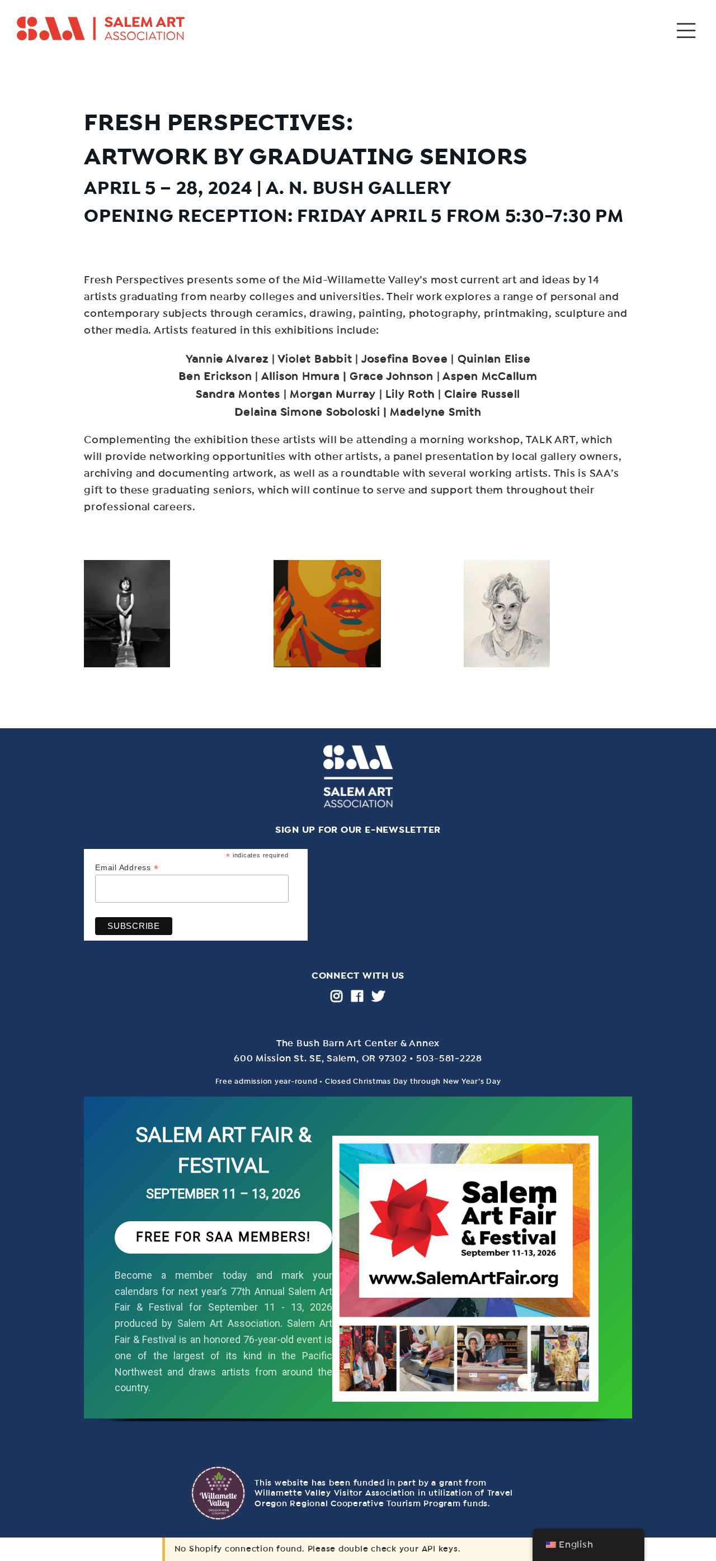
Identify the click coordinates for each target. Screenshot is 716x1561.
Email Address (126, 867)
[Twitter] (378, 996)
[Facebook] (357, 996)
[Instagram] (337, 996)
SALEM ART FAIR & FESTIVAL (224, 1150)
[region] (358, 1270)
